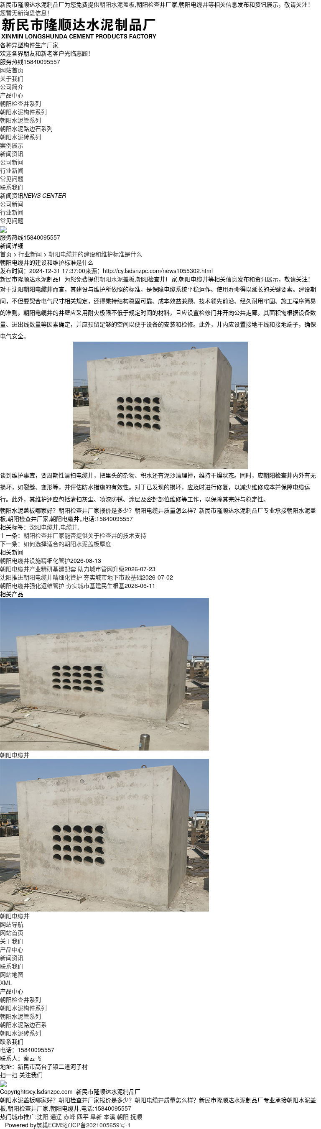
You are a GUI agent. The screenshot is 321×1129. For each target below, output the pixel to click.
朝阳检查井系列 (20, 103)
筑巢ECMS (50, 1125)
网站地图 (11, 974)
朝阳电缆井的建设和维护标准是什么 (95, 254)
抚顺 (136, 1116)
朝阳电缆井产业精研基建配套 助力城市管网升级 (62, 568)
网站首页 (11, 70)
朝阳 (123, 1116)
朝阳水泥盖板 (117, 4)
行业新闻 (11, 170)
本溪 (109, 1116)
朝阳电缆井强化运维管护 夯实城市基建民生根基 (62, 585)
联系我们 (11, 187)
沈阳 (42, 1116)
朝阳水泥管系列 (20, 120)
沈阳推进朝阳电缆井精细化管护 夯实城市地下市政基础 (71, 577)
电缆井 (69, 527)
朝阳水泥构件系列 (23, 111)
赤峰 (69, 1116)
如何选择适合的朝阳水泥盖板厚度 (67, 543)
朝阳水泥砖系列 (20, 137)
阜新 (96, 1116)
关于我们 (11, 78)
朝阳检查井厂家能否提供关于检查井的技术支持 (84, 535)
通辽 (56, 1116)
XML (6, 982)
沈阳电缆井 (44, 527)
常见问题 (11, 178)
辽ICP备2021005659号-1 (98, 1125)
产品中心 (11, 95)
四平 (83, 1116)
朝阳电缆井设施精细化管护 (35, 560)
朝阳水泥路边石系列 (26, 128)
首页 (6, 254)
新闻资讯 (11, 153)
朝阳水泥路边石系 (23, 1024)
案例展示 (11, 145)
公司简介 (11, 86)
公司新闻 (11, 162)
